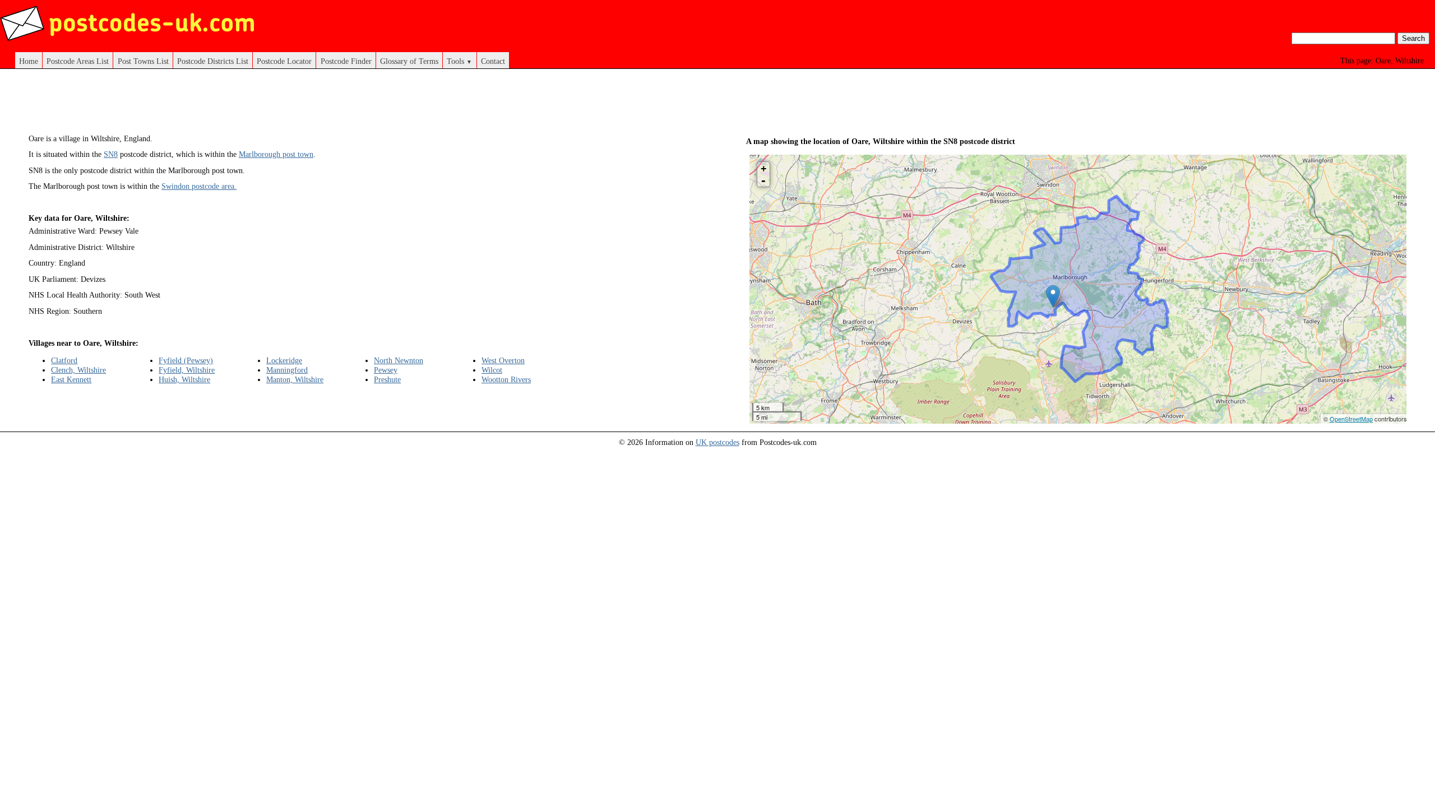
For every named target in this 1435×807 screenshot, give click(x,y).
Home (28, 61)
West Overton (503, 360)
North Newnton (398, 360)
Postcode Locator (284, 61)
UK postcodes (717, 442)
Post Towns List (143, 61)
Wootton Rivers (506, 379)
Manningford (287, 369)
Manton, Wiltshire (294, 379)
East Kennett (71, 379)
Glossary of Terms (409, 61)
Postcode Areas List (78, 61)
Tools (459, 61)
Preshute (387, 379)
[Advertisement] (359, 105)
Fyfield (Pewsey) (186, 360)
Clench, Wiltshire (78, 369)
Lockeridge (284, 360)
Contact (493, 61)
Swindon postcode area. (199, 186)
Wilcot (492, 369)
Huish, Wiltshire (184, 379)
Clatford (64, 360)
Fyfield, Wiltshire (187, 369)
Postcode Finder (346, 61)
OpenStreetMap (1351, 418)
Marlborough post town (276, 154)
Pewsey (385, 369)
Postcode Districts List (212, 61)
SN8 (111, 154)
